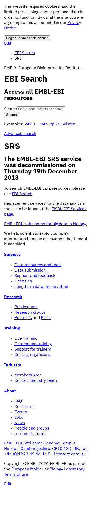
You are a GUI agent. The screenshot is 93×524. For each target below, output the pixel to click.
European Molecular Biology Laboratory (47, 469)
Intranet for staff (30, 434)
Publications (25, 307)
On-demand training (33, 344)
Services (12, 255)
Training (12, 328)
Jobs (18, 418)
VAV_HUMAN (36, 124)
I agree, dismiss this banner (27, 38)
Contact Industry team (35, 381)
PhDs (46, 318)
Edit (7, 44)
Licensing (23, 281)
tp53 (54, 124)
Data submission (30, 270)
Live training (25, 339)
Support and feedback (34, 276)
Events (20, 412)
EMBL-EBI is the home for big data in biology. (45, 224)
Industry (12, 365)
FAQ (18, 401)
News (19, 423)
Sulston (68, 124)
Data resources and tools (37, 265)
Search (10, 109)
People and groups (31, 428)
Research (13, 297)
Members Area (28, 375)
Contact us (24, 407)
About (10, 391)
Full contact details (66, 454)
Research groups (30, 313)
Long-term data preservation (41, 287)
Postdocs (23, 318)
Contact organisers (32, 355)
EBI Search (24, 53)
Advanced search (20, 134)
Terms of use (16, 475)
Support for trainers (32, 349)
